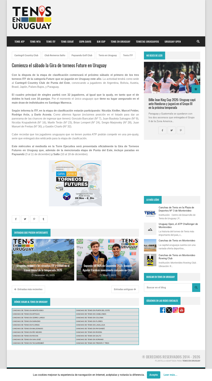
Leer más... (170, 374)
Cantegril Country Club (26, 55)
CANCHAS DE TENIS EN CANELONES (91, 314)
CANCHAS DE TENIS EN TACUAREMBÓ (28, 343)
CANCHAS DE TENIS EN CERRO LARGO (29, 318)
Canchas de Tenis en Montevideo (177, 240)
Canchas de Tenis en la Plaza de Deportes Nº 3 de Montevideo (176, 209)
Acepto (153, 374)
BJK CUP (101, 41)
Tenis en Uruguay (108, 55)
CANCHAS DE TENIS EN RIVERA (89, 332)
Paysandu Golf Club (82, 55)
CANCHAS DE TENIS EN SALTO (88, 336)
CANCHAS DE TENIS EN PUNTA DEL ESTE (93, 310)
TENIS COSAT (67, 41)
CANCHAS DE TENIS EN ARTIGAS (26, 314)
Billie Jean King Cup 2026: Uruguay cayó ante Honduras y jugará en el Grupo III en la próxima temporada (172, 103)
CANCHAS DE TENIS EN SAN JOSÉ (27, 339)
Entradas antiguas (124, 289)
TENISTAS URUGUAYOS (147, 41)
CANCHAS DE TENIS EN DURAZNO (26, 321)
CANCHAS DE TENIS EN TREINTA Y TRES (92, 343)
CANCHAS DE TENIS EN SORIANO (90, 339)
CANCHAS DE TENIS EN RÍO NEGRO (27, 332)
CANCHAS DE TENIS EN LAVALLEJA (90, 325)
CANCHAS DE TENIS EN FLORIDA (26, 325)
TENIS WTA (35, 41)
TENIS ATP (20, 41)
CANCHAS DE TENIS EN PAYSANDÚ (90, 328)
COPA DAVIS (85, 41)
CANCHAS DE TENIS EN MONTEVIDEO (28, 310)
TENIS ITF (50, 41)
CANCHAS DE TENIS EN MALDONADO (28, 328)
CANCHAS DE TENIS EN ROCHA (25, 336)
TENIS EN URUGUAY (120, 41)
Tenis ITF (128, 55)
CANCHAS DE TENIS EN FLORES (89, 321)
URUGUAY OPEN (173, 41)
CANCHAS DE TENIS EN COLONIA (89, 318)
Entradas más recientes (29, 289)
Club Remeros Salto (55, 55)
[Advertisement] (172, 168)
